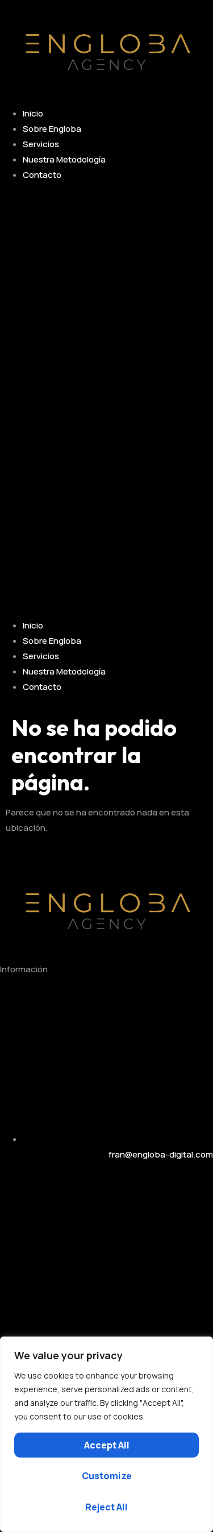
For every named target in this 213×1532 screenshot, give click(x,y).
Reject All (106, 1507)
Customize (107, 1475)
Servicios (41, 144)
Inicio (33, 113)
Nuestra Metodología (64, 159)
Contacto (42, 175)
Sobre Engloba (52, 129)
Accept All (107, 1445)
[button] (106, 400)
